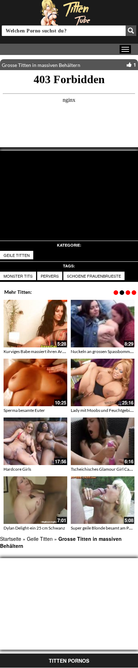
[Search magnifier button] (131, 30)
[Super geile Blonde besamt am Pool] (102, 500)
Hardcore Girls (17, 469)
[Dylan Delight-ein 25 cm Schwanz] (35, 500)
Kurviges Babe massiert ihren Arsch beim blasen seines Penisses (62, 351)
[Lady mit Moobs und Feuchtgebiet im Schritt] (102, 382)
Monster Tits (18, 276)
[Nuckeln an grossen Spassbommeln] (102, 323)
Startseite (10, 538)
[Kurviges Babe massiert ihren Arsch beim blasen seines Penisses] (35, 323)
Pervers (50, 276)
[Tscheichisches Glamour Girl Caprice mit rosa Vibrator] (102, 441)
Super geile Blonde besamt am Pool (103, 528)
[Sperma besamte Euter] (35, 382)
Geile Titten (17, 255)
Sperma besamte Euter (24, 410)
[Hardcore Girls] (35, 441)
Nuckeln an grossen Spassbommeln (103, 351)
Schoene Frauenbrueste (94, 276)
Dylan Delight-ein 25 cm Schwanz (34, 528)
